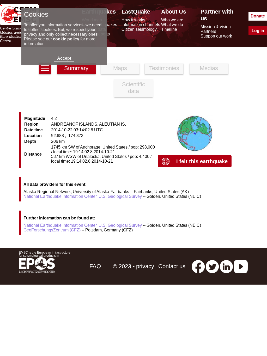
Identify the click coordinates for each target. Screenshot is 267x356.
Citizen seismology (139, 29)
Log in (258, 30)
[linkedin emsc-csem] (226, 266)
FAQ (95, 266)
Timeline (169, 29)
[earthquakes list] (45, 68)
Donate (258, 16)
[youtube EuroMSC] (241, 266)
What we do (172, 24)
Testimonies (164, 68)
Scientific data (133, 87)
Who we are (172, 20)
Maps (120, 68)
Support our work (216, 36)
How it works (133, 20)
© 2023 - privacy (133, 266)
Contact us (171, 266)
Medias (209, 68)
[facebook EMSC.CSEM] (198, 266)
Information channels (141, 24)
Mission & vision (216, 26)
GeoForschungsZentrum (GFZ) (52, 230)
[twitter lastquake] (212, 266)
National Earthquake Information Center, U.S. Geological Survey (82, 196)
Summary (76, 68)
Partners (208, 31)
